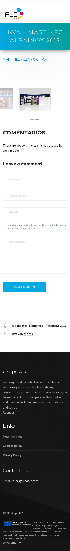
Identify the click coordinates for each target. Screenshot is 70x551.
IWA (44, 59)
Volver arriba (10, 542)
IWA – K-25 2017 (22, 334)
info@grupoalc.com (25, 481)
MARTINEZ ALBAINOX (20, 59)
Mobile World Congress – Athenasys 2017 (39, 326)
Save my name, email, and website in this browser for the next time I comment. (37, 227)
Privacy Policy (12, 455)
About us (9, 412)
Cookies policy (12, 446)
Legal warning (12, 436)
